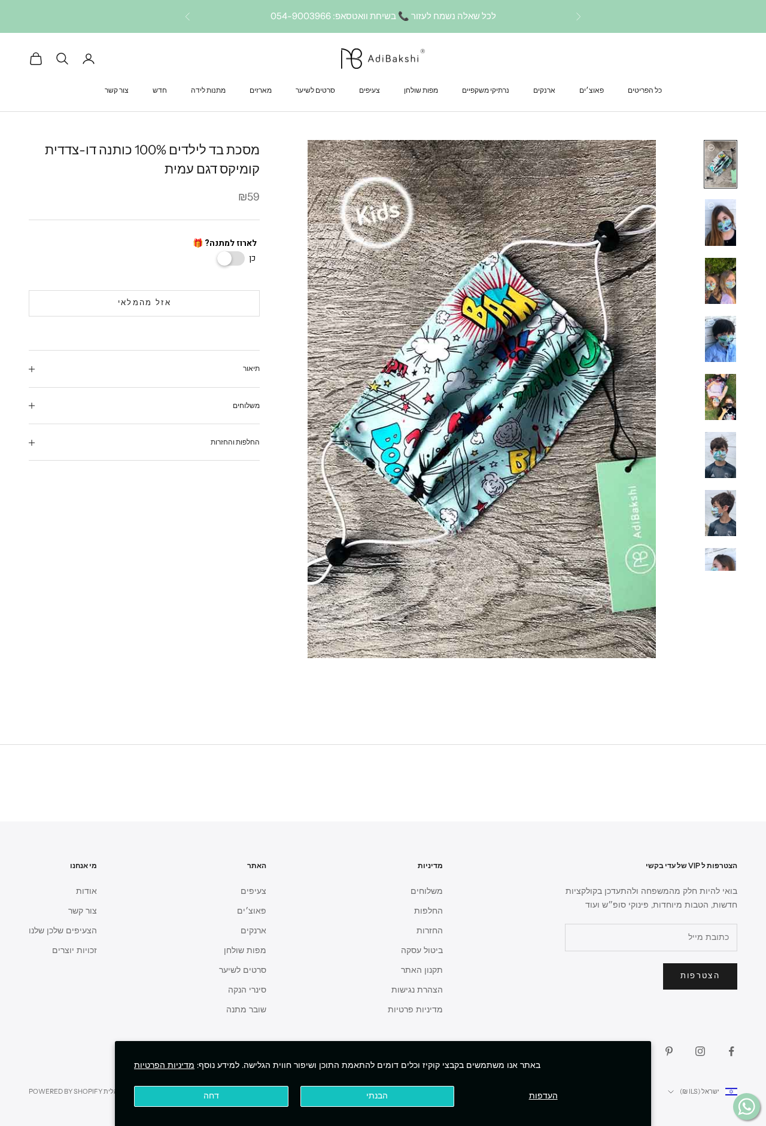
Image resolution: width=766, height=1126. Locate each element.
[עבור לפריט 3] (720, 281)
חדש (160, 89)
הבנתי (377, 1095)
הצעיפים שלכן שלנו (63, 930)
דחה (211, 1095)
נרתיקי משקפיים (485, 89)
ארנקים (544, 89)
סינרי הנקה (247, 990)
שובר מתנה (246, 1009)
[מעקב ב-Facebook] (731, 1051)
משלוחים (427, 891)
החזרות (430, 930)
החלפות (428, 911)
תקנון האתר (422, 970)
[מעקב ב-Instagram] (700, 1051)
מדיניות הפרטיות (164, 1065)
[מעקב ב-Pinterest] (669, 1051)
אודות (86, 891)
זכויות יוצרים (74, 950)
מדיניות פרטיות (415, 1009)
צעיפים (369, 89)
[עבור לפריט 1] (720, 164)
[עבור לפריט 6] (720, 455)
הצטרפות (700, 975)
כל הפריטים (645, 89)
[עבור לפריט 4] (720, 339)
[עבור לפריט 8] (720, 571)
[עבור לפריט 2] (720, 222)
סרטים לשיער (315, 89)
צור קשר (117, 89)
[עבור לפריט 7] (720, 513)
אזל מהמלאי (144, 303)
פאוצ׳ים (591, 89)
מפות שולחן (421, 89)
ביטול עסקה (422, 950)
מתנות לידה (208, 89)
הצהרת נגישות (417, 990)
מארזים (261, 89)
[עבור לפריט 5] (720, 397)
